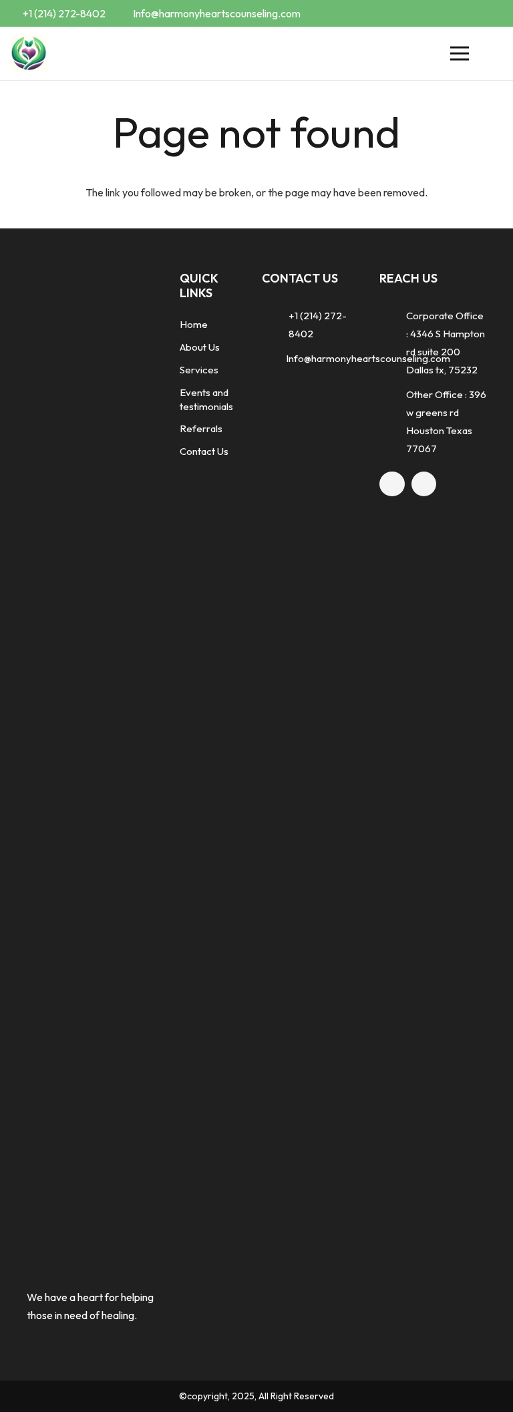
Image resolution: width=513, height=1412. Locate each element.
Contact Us (204, 451)
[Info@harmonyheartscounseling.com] (274, 358)
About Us (200, 347)
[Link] (29, 53)
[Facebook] (470, 13)
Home (194, 324)
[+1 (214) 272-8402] (275, 324)
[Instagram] (491, 13)
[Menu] (460, 53)
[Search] (494, 54)
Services (199, 369)
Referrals (201, 428)
